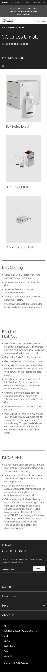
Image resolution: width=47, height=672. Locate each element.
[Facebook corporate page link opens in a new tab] (2, 551)
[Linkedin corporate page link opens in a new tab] (25, 551)
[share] (8, 65)
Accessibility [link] (8, 656)
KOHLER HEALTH (16, 2)
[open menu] (43, 20)
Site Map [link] (7, 641)
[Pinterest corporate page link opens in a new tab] (15, 551)
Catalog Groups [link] (9, 646)
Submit (39, 568)
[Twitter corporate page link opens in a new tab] (6, 551)
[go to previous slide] (3, 11)
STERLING (36, 2)
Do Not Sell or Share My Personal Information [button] (20, 631)
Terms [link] (6, 651)
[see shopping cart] (39, 20)
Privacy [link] (6, 626)
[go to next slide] (43, 11)
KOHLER (5, 2)
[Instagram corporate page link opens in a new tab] (11, 551)
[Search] (35, 20)
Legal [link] (6, 636)
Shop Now (26, 14)
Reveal (28, 2)
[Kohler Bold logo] (7, 20)
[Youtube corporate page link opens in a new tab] (20, 551)
